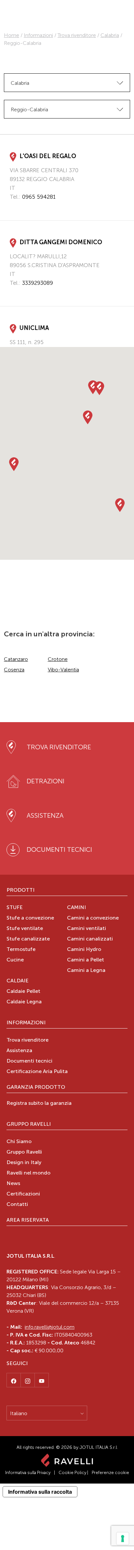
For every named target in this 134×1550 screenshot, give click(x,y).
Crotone (58, 659)
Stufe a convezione (30, 918)
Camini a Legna (86, 970)
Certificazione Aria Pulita (37, 1071)
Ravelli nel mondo (28, 1173)
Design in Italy (24, 1162)
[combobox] (67, 82)
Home (11, 35)
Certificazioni (23, 1194)
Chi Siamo (19, 1141)
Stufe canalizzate (28, 939)
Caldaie (18, 981)
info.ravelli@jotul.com (49, 1327)
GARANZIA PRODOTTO (36, 1087)
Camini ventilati (86, 928)
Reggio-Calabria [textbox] (29, 109)
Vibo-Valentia (63, 669)
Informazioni (38, 35)
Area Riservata (28, 1220)
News (13, 1183)
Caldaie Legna (24, 1002)
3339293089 (37, 283)
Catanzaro (16, 659)
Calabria (109, 35)
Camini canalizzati (90, 939)
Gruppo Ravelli (29, 1124)
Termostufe (21, 949)
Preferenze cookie (110, 1472)
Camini (76, 907)
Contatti (17, 1204)
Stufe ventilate (25, 928)
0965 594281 (39, 196)
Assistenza (19, 1050)
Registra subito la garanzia (39, 1103)
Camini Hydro (84, 949)
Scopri (18, 209)
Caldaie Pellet (23, 991)
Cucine (15, 960)
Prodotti (20, 890)
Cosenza (14, 669)
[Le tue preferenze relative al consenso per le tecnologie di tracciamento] (122, 1538)
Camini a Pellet (85, 960)
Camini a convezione (93, 918)
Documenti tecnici (29, 1061)
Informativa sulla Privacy (27, 1472)
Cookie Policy (72, 1472)
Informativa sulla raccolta (40, 1491)
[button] (14, 464)
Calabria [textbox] (20, 83)
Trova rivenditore (77, 35)
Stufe (15, 907)
